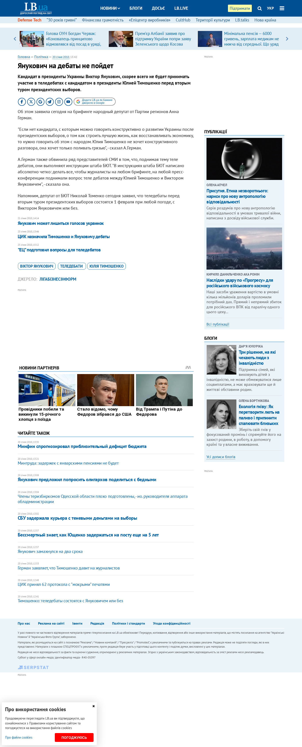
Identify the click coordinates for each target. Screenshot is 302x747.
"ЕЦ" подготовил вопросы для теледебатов (59, 250)
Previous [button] (15, 39)
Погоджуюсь (74, 737)
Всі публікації (217, 324)
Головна (24, 56)
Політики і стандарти (128, 623)
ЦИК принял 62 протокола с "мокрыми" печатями (64, 584)
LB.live (181, 8)
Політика (41, 56)
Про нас (24, 623)
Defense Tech (29, 20)
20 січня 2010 (60, 57)
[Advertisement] (106, 324)
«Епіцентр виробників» (149, 20)
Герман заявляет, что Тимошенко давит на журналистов (69, 568)
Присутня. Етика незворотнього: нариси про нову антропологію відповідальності (237, 196)
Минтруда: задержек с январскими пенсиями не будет (68, 463)
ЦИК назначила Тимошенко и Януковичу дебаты (64, 236)
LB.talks (242, 20)
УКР (270, 8)
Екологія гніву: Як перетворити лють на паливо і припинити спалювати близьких (259, 414)
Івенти (77, 623)
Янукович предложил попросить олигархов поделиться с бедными (87, 479)
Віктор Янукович (36, 266)
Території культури (213, 20)
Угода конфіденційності (171, 623)
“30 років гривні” (62, 20)
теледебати (72, 266)
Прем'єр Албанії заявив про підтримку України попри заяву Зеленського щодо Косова (163, 39)
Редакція (97, 623)
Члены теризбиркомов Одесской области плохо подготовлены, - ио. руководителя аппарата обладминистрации (102, 498)
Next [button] (287, 39)
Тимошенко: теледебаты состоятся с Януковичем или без (70, 601)
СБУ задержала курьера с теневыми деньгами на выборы (77, 518)
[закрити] (93, 706)
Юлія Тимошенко (107, 266)
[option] (62, 39)
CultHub (183, 20)
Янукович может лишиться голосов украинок (61, 223)
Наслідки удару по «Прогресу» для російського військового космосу (239, 283)
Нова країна (265, 20)
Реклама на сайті (51, 623)
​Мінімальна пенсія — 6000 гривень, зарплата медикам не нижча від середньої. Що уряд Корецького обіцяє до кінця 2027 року (251, 44)
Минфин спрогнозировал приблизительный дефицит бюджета (82, 446)
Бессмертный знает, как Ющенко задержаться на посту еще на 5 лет (88, 535)
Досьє (158, 8)
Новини (108, 8)
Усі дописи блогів (220, 456)
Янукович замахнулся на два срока (50, 551)
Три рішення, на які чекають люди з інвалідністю (257, 357)
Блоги (136, 8)
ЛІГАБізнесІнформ (58, 279)
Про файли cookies (18, 737)
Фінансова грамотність (103, 20)
